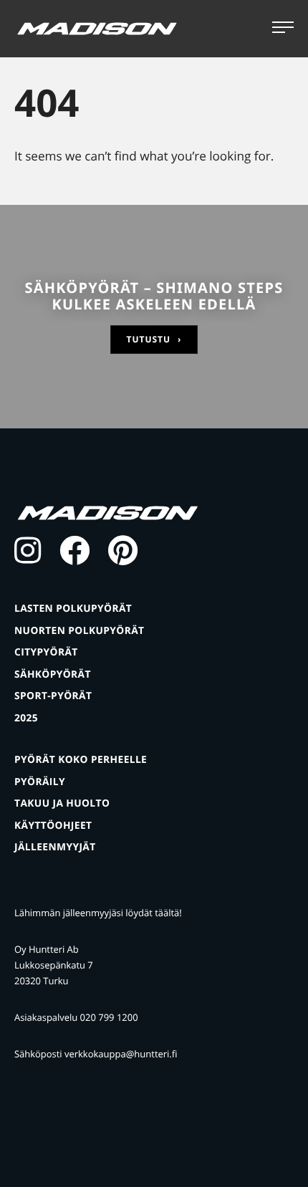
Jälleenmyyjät (55, 847)
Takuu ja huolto (62, 803)
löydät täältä (152, 912)
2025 (26, 718)
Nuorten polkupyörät (79, 631)
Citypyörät (46, 652)
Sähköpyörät (52, 674)
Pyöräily (39, 782)
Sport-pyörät (53, 696)
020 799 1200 (109, 1017)
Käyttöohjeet (53, 825)
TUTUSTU (154, 339)
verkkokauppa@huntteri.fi (121, 1053)
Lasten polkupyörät (73, 608)
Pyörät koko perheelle (80, 759)
